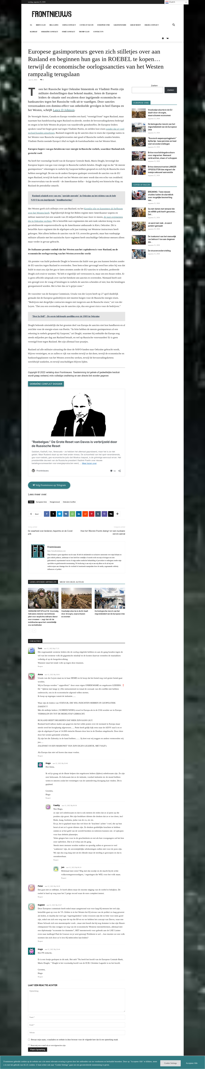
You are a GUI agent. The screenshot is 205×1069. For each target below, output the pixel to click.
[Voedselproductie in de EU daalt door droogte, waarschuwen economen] (76, 598)
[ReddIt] (85, 514)
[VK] (66, 514)
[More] (117, 514)
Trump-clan (84, 31)
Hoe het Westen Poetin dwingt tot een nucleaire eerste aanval (103, 532)
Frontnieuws (54, 546)
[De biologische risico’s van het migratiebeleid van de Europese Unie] (110, 598)
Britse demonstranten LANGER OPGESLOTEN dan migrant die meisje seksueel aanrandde (162, 169)
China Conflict (69, 25)
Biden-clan (41, 25)
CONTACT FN (98, 31)
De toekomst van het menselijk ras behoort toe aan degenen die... (162, 239)
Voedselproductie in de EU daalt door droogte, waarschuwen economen (74, 614)
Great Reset (135, 25)
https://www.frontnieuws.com (56, 551)
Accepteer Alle (191, 1063)
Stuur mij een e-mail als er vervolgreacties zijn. (48, 1045)
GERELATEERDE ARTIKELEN (43, 582)
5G (31, 25)
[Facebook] (47, 514)
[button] (173, 25)
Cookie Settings (170, 1063)
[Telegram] (163, 38)
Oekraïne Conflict (49, 31)
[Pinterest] (91, 514)
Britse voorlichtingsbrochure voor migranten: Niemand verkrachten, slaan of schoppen (162, 155)
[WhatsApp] (72, 514)
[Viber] (104, 514)
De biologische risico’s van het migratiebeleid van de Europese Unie (162, 127)
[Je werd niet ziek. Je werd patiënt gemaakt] (139, 226)
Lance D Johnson (63, 110)
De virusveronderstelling (159, 251)
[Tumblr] (98, 514)
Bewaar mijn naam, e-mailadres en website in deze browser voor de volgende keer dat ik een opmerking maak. (74, 1040)
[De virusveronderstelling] (139, 254)
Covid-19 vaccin (86, 25)
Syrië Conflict (68, 31)
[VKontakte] (167, 38)
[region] (102, 1062)
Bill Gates (54, 25)
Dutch (172, 2)
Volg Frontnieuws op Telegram (50, 485)
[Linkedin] (79, 514)
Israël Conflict (152, 25)
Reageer (40, 666)
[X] (53, 514)
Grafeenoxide (120, 25)
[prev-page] (30, 630)
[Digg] (111, 514)
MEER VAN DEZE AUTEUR (72, 582)
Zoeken (154, 85)
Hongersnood (55, 502)
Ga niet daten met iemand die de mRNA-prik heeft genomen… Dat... (162, 212)
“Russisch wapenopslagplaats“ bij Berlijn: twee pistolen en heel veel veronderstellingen (162, 141)
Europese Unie (103, 25)
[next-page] (34, 630)
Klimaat (33, 31)
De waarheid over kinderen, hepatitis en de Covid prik (50, 532)
